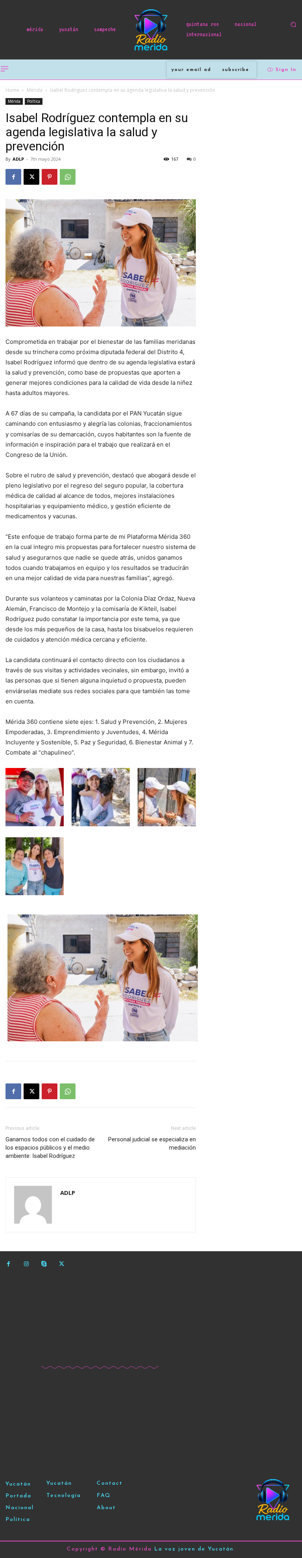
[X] (31, 177)
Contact (110, 1483)
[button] (293, 24)
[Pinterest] (49, 177)
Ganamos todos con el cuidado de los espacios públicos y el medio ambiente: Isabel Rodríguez (50, 1147)
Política (33, 101)
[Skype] (44, 1264)
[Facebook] (13, 177)
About (106, 1508)
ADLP (18, 159)
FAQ (104, 1496)
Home (12, 90)
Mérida (34, 90)
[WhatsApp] (68, 177)
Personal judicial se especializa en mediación (152, 1143)
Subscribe (235, 69)
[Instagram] (26, 1264)
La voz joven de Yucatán (194, 1549)
